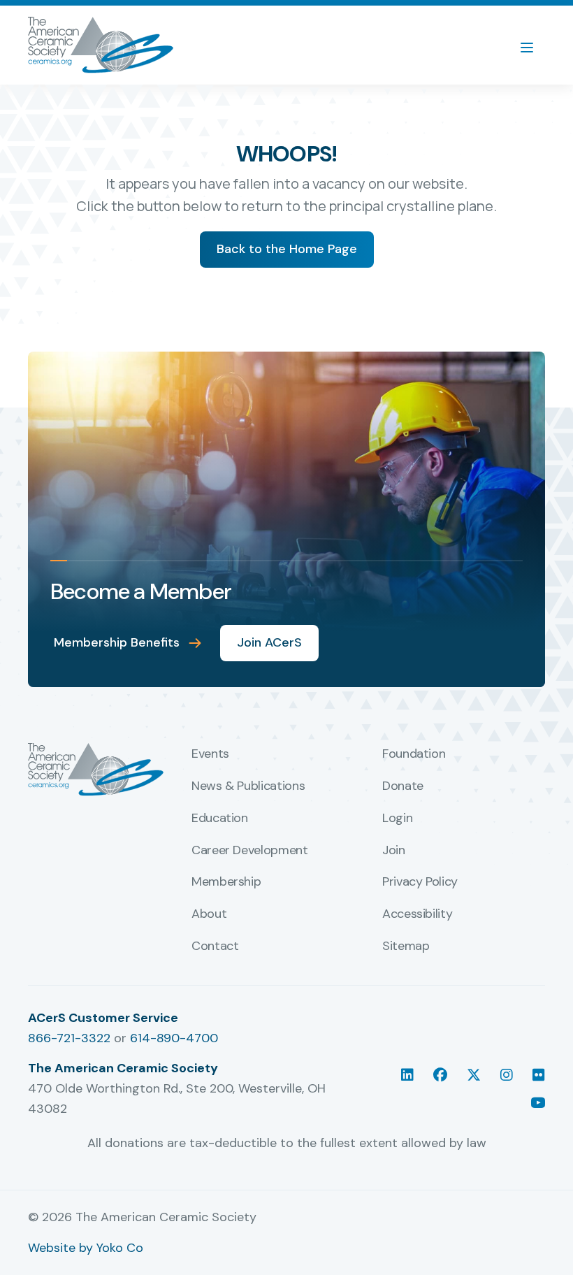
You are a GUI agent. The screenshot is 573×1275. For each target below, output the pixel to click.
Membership (226, 882)
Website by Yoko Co (85, 1247)
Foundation (413, 754)
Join (393, 851)
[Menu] (534, 45)
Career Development (249, 851)
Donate (402, 786)
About (208, 914)
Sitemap (405, 946)
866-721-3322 (69, 1038)
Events (210, 754)
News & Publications (248, 786)
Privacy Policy (420, 882)
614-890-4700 (174, 1038)
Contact (214, 946)
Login (397, 819)
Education (219, 819)
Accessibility (417, 914)
